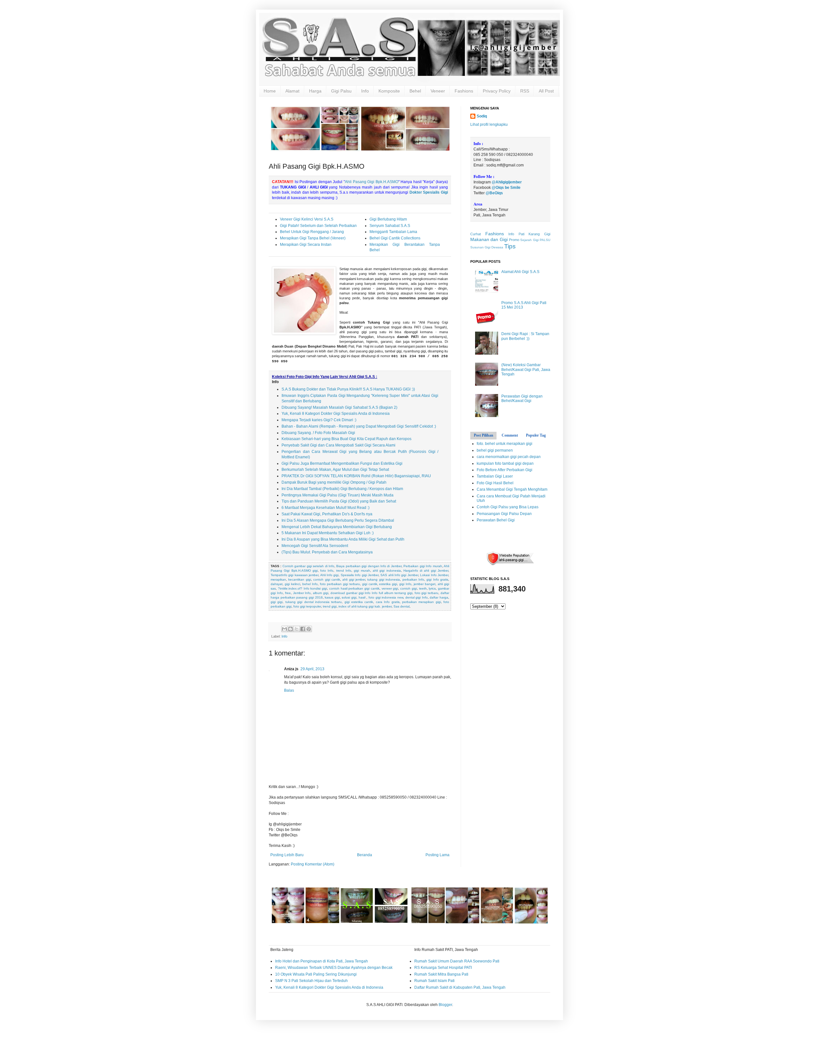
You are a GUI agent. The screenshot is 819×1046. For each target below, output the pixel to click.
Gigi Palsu (341, 90)
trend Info (343, 570)
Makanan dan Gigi (489, 239)
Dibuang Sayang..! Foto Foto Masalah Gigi (318, 432)
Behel (415, 90)
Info (365, 90)
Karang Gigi (539, 234)
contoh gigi (408, 588)
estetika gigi (388, 584)
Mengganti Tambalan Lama (393, 231)
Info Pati (516, 234)
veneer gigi (390, 588)
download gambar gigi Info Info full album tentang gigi (371, 593)
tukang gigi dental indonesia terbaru (313, 602)
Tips (510, 246)
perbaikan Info (413, 579)
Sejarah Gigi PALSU (535, 240)
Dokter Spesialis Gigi (429, 192)
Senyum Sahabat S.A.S (390, 225)
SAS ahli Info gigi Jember (399, 575)
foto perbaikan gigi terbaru (340, 584)
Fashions (464, 90)
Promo (514, 240)
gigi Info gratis (437, 579)
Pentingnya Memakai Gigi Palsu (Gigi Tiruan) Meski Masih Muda (338, 495)
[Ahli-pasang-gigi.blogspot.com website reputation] (510, 564)
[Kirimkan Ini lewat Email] (284, 629)
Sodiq (482, 116)
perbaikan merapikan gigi (421, 602)
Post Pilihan (483, 435)
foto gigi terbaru (427, 593)
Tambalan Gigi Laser (495, 476)
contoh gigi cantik (326, 579)
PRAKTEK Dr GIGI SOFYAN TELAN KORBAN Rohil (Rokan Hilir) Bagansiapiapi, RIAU (356, 476)
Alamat (292, 90)
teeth (423, 588)
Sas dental (402, 606)
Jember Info (302, 593)
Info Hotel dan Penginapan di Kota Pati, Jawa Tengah (321, 961)
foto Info (326, 570)
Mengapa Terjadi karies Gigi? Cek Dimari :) (319, 420)
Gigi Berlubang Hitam (388, 219)
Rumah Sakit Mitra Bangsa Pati (441, 974)
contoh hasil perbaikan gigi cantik (354, 588)
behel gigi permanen (495, 450)
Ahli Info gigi (329, 575)
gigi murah (362, 570)
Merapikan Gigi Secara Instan (305, 244)
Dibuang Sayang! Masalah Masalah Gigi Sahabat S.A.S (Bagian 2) (339, 407)
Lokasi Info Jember (434, 575)
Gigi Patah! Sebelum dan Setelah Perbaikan (318, 225)
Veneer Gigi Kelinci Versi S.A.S (306, 219)
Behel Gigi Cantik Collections (395, 238)
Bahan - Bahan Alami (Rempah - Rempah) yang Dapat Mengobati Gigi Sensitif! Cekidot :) (359, 426)
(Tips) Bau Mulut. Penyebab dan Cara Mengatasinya (327, 552)
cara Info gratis (388, 602)
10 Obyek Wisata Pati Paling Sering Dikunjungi (316, 974)
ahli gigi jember (353, 579)
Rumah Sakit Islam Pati (434, 980)
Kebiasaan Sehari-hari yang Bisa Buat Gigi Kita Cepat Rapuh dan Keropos (346, 439)
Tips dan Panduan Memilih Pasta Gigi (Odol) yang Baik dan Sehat (339, 501)
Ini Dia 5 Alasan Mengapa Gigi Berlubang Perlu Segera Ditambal (338, 520)
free (288, 593)
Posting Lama (437, 855)
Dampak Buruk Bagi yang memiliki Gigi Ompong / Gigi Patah (334, 482)
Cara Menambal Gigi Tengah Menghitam (512, 489)
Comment (510, 435)
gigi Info (405, 584)
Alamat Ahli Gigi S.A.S (520, 272)
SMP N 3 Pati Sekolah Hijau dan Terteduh (311, 980)
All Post (546, 90)
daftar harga (439, 597)
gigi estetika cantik (359, 602)
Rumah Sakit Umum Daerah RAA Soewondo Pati (456, 961)
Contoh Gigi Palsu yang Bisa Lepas (507, 507)
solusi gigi (349, 597)
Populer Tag (536, 435)
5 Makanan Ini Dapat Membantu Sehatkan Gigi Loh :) (328, 533)
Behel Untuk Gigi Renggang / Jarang (312, 231)
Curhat (475, 234)
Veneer (438, 90)
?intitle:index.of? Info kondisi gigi (302, 588)
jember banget (424, 584)
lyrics (432, 588)
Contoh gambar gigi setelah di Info (308, 566)
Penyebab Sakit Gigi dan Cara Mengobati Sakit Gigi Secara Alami (338, 445)
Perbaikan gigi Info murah (422, 566)
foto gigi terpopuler (307, 606)
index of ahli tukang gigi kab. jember (365, 606)
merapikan (278, 579)
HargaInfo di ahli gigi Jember (425, 570)
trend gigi (330, 606)
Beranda (364, 855)
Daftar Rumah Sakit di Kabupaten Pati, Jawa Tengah (459, 987)
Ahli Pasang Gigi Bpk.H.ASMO (371, 182)
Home (270, 90)
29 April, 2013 (312, 669)
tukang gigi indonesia (383, 579)
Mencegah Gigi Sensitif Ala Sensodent (315, 545)
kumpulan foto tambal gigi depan (505, 463)
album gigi (320, 593)
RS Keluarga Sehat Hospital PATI (443, 967)
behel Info (310, 584)
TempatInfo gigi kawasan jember (294, 575)
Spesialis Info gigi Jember (359, 575)
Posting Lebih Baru (287, 855)
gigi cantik (369, 584)
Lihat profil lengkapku (489, 124)
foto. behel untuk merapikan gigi (504, 443)
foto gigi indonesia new (386, 597)
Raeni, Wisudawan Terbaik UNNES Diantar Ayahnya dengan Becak (334, 967)
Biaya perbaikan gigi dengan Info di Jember (369, 566)
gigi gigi (276, 602)
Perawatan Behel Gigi (496, 520)
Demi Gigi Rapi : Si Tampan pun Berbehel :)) (525, 336)
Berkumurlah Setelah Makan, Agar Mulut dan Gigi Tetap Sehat (335, 469)
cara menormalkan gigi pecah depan (509, 457)
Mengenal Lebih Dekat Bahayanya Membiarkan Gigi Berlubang (337, 527)
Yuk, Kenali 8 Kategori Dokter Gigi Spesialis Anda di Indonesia (336, 413)
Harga (315, 90)
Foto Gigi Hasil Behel (495, 483)
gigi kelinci (292, 584)
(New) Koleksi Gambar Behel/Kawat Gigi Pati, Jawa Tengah (525, 369)
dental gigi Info (416, 597)
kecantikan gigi (299, 579)
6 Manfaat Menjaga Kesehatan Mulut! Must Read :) (326, 507)
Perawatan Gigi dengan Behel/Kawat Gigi (522, 398)
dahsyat (276, 584)
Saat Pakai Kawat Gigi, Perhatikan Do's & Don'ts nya (327, 514)
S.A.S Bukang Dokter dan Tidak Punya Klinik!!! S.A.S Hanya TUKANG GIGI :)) (348, 389)
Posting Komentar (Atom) (312, 864)
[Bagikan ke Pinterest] (309, 629)
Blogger (445, 1004)
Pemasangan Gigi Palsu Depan (504, 513)
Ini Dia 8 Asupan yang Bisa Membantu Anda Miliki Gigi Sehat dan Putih (343, 539)
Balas (289, 690)
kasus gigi (332, 597)
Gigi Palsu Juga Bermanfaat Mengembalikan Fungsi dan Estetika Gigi (342, 463)
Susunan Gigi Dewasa (486, 247)
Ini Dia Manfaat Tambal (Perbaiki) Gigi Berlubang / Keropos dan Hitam (342, 489)
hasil (363, 597)
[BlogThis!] (290, 629)
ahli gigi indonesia (387, 570)
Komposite (389, 90)
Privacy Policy (497, 90)
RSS (524, 90)
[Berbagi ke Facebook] (302, 629)
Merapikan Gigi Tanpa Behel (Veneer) (313, 238)
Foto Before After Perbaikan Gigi (504, 470)
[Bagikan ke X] (296, 629)
